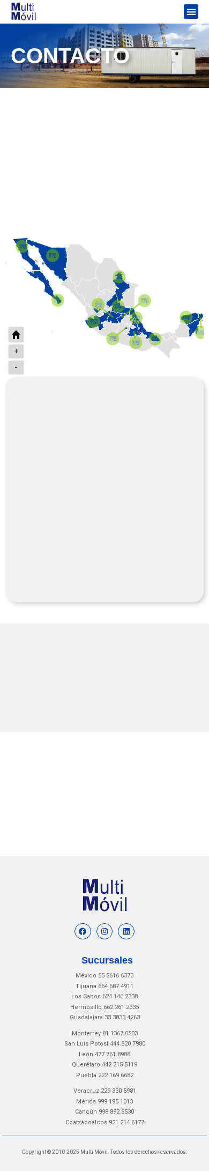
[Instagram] (104, 931)
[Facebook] (82, 931)
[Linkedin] (126, 931)
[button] (191, 11)
